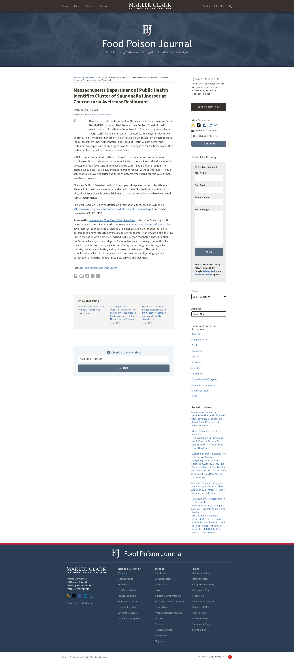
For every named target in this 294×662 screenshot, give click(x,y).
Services (90, 6)
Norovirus (196, 362)
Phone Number (202, 197)
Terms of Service (204, 274)
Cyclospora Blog (200, 590)
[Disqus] (124, 423)
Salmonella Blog (201, 624)
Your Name (200, 172)
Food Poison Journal (153, 553)
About (77, 6)
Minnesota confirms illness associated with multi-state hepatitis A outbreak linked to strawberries (154, 313)
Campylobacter (199, 339)
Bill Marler (122, 573)
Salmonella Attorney (88, 267)
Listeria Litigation (126, 607)
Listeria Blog (199, 612)
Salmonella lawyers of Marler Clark (151, 224)
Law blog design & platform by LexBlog (213, 657)
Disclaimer (87, 603)
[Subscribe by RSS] (193, 125)
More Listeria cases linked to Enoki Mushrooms (91, 308)
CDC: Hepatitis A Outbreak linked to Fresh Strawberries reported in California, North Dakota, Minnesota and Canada (123, 313)
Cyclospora (161, 584)
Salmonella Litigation (129, 618)
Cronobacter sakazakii (203, 384)
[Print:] (75, 275)
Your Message (202, 209)
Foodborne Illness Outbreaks (92, 77)
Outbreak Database (127, 612)
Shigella (195, 367)
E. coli (194, 345)
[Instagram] (216, 125)
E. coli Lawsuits (125, 578)
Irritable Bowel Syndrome (168, 612)
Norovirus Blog (200, 618)
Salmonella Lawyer (108, 267)
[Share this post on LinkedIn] (98, 276)
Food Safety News (126, 590)
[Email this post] (81, 276)
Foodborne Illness (126, 595)
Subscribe (219, 6)
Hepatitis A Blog (201, 607)
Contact (104, 6)
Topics (206, 6)
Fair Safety (122, 584)
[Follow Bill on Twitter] (199, 125)
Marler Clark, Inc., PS (78, 578)
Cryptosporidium (200, 390)
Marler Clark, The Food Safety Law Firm (112, 220)
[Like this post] (92, 276)
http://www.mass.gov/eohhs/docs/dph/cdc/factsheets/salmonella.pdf (114, 209)
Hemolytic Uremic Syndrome (170, 601)
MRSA (194, 396)
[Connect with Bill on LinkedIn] (210, 125)
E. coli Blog (198, 595)
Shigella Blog (199, 629)
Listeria (195, 356)
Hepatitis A (197, 350)
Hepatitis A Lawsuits (128, 601)
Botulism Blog (200, 578)
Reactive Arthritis (164, 629)
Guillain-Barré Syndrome (168, 595)
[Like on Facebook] (204, 125)
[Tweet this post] (87, 276)
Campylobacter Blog (203, 584)
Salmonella (197, 373)
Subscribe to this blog (205, 130)
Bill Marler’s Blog (201, 573)
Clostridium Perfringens (204, 379)
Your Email (200, 185)
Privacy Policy (210, 271)
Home (65, 6)
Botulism (196, 333)
